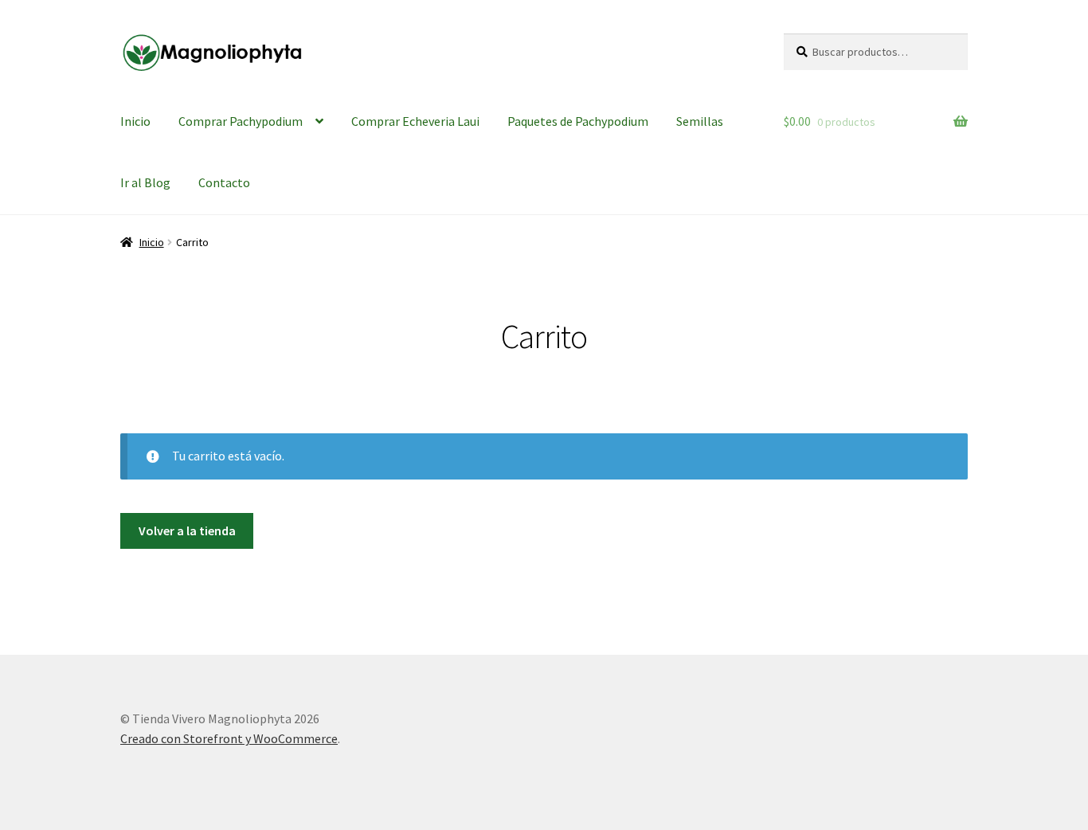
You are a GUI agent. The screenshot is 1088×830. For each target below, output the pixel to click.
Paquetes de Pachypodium (577, 121)
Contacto (224, 182)
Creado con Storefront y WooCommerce (229, 738)
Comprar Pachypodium (240, 121)
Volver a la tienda (187, 530)
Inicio (135, 121)
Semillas (699, 121)
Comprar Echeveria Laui (415, 121)
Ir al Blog (145, 182)
